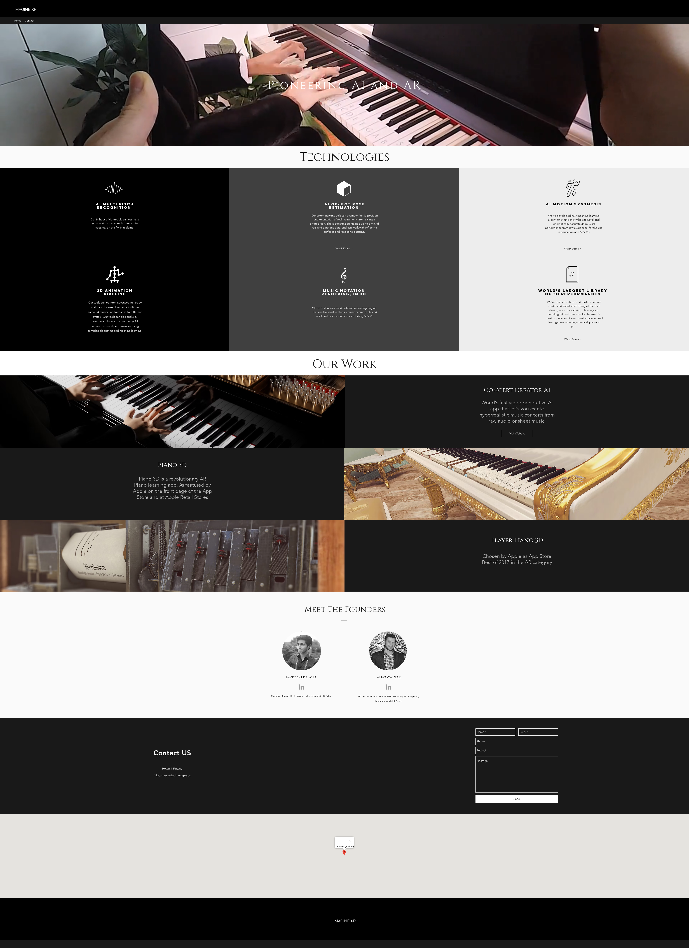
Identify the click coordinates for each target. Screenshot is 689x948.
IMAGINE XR (25, 9)
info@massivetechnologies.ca (172, 775)
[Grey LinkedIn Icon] (301, 687)
